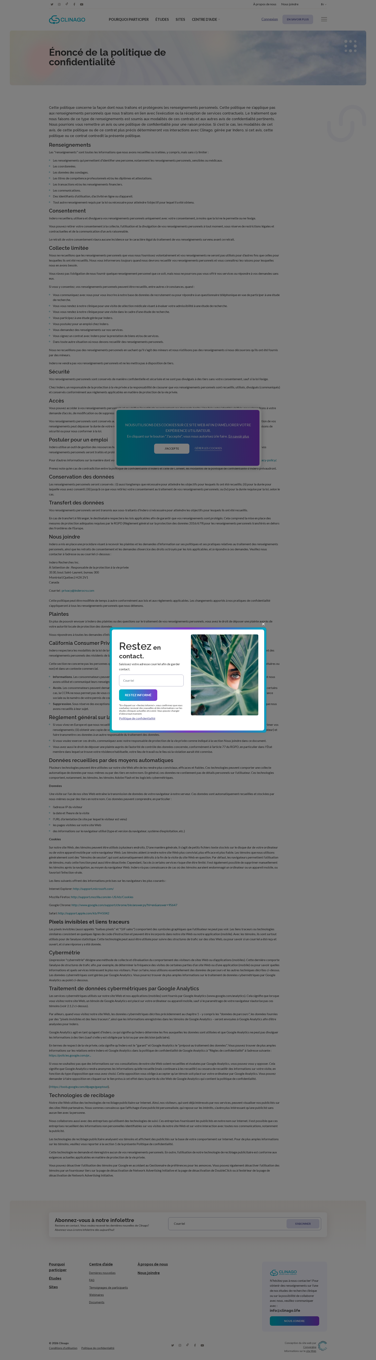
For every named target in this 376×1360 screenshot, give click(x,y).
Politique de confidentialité (137, 718)
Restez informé (138, 695)
